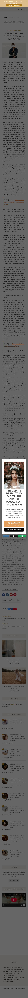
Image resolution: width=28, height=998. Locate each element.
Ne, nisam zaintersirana (14, 529)
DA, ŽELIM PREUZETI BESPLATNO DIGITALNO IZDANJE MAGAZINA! (14, 524)
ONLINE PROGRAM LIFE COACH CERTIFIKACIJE (13, 2)
